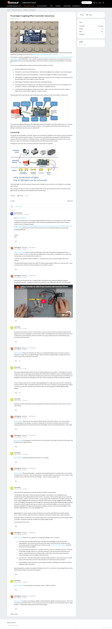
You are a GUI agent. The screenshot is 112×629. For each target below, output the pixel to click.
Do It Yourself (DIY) (42, 6)
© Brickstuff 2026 (11, 622)
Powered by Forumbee (106, 627)
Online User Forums (29, 2)
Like (14, 195)
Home (8, 10)
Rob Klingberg (20, 247)
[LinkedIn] (85, 45)
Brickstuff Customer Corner (14, 6)
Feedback (58, 6)
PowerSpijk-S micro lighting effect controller (45, 54)
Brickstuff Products (29, 6)
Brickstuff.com (76, 6)
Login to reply (18, 206)
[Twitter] (82, 45)
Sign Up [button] (95, 2)
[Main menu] (103, 2)
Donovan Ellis (17, 327)
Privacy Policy (10, 625)
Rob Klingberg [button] (22, 218)
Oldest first (70, 201)
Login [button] (99, 2)
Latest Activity (67, 6)
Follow (21, 195)
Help (51, 6)
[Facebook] (80, 45)
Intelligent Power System (29, 10)
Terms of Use (16, 625)
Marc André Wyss (18, 213)
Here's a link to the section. (58, 545)
